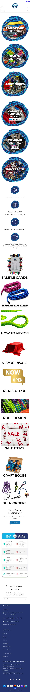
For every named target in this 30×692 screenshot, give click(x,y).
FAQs (4, 637)
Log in (28, 1)
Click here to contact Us (11, 621)
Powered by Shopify (18, 690)
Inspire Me (15, 522)
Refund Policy (7, 646)
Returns (5, 640)
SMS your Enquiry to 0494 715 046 (12, 618)
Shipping (5, 643)
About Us (5, 609)
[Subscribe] (25, 599)
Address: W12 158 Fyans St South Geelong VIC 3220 (14, 613)
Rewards (5, 656)
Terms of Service (7, 650)
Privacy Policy (7, 653)
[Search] (28, 10)
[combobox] (15, 10)
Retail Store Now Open (9, 624)
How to (5, 633)
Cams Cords (13, 690)
